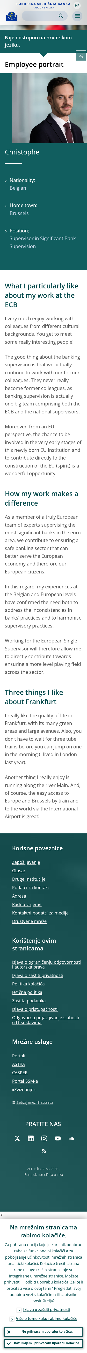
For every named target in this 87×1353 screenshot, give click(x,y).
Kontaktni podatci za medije (40, 913)
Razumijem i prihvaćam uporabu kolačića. (47, 1343)
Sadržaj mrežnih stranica (34, 1102)
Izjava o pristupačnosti (35, 1009)
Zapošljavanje (26, 862)
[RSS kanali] (44, 1151)
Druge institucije (28, 879)
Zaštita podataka (29, 1001)
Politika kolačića (28, 984)
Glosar (18, 871)
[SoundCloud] (71, 1138)
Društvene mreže (29, 922)
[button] (77, 5)
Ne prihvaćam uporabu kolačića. (47, 1331)
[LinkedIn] (30, 1138)
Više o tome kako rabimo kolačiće (46, 1319)
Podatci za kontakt (30, 888)
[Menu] (77, 16)
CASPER (20, 1073)
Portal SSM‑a (25, 1081)
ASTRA (18, 1064)
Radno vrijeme (27, 905)
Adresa (19, 896)
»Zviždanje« (24, 1090)
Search (61, 16)
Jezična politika (27, 992)
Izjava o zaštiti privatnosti (37, 976)
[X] (17, 1138)
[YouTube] (58, 1138)
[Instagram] (44, 1138)
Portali (18, 1056)
